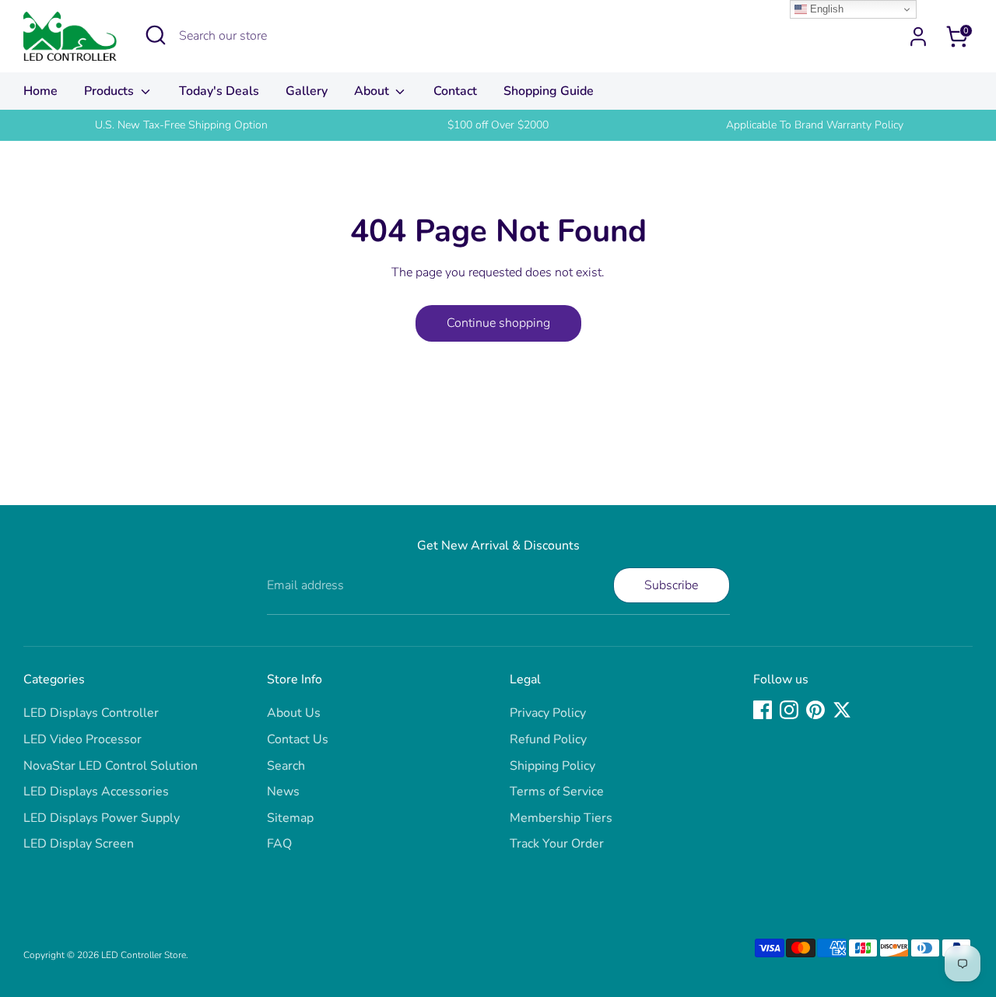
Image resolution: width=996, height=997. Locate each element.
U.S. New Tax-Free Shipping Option (181, 125)
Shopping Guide (548, 91)
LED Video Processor (82, 739)
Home (40, 91)
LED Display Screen (78, 843)
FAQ (279, 843)
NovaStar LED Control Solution (110, 765)
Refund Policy (548, 739)
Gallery (307, 91)
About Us (294, 712)
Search (286, 765)
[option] (181, 125)
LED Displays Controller (91, 712)
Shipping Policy (552, 765)
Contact (455, 91)
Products (110, 91)
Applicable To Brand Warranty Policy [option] (814, 125)
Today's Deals (219, 91)
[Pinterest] (815, 709)
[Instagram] (789, 709)
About (373, 91)
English (825, 9)
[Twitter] (842, 709)
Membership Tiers (561, 818)
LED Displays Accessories (96, 791)
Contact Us (297, 739)
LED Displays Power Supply (101, 818)
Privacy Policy (548, 712)
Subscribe (671, 585)
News (283, 791)
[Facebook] (762, 709)
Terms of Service (557, 791)
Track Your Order (557, 843)
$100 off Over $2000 (498, 125)
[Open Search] (155, 35)
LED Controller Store (143, 955)
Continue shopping (498, 323)
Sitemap (290, 818)
